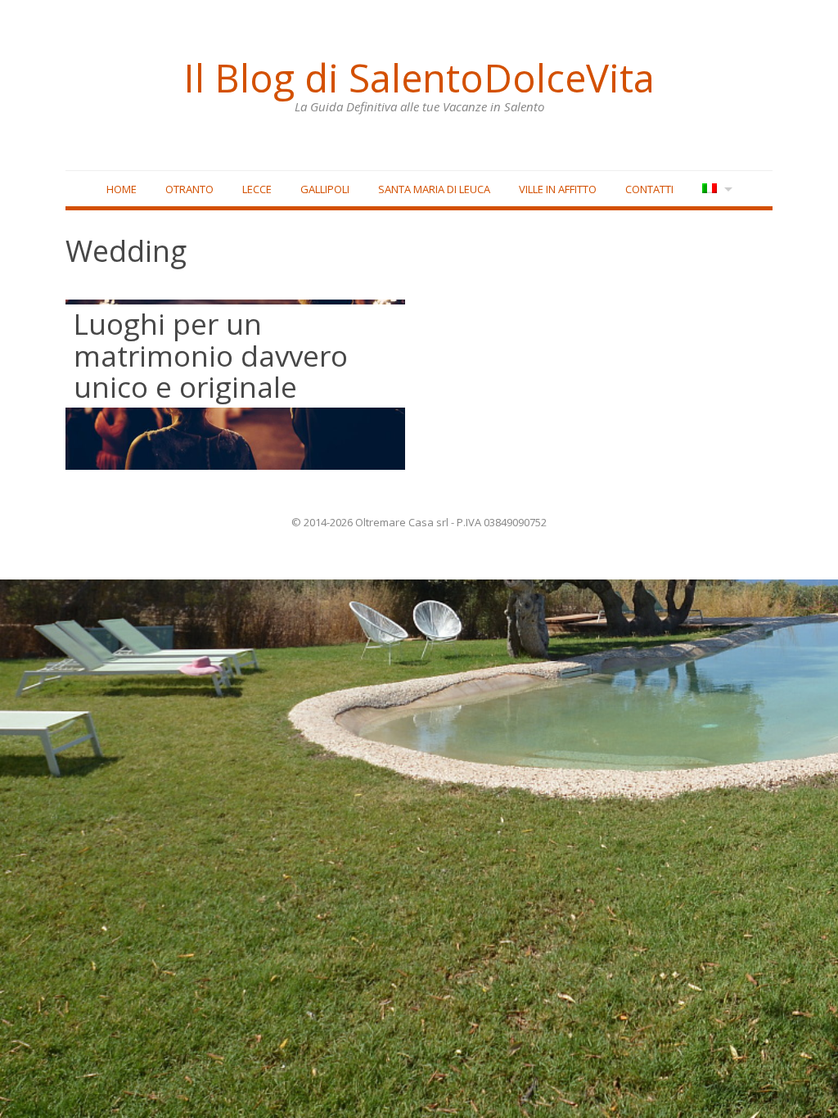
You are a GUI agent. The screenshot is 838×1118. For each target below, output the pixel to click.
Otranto (189, 189)
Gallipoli (324, 189)
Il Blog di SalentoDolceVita (419, 78)
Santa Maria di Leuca (434, 189)
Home (121, 189)
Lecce (257, 189)
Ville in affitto (558, 189)
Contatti (649, 189)
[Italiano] (715, 189)
